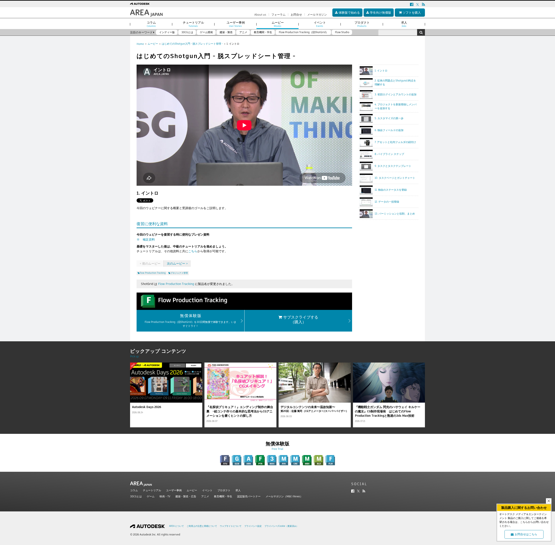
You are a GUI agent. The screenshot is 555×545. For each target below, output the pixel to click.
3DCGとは (136, 496)
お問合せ (296, 15)
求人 (238, 490)
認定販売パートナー (249, 496)
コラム (134, 490)
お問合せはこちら (526, 534)
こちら (192, 251)
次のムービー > (177, 263)
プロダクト (223, 490)
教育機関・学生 (223, 496)
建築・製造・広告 (185, 496)
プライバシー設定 (253, 526)
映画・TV (165, 496)
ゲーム (151, 496)
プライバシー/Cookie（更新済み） (281, 526)
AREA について (176, 526)
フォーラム (278, 15)
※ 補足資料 (146, 239)
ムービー (153, 44)
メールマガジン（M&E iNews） (284, 496)
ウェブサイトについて (231, 526)
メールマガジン (317, 15)
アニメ (205, 496)
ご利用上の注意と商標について (202, 526)
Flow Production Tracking (176, 284)
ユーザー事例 (174, 490)
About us (260, 15)
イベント (207, 490)
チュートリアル (152, 490)
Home (140, 44)
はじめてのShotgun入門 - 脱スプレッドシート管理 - (192, 44)
